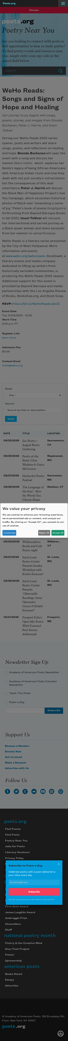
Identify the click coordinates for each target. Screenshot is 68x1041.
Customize (9, 533)
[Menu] (63, 3)
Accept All (57, 533)
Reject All (44, 533)
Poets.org (9, 3)
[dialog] (34, 520)
